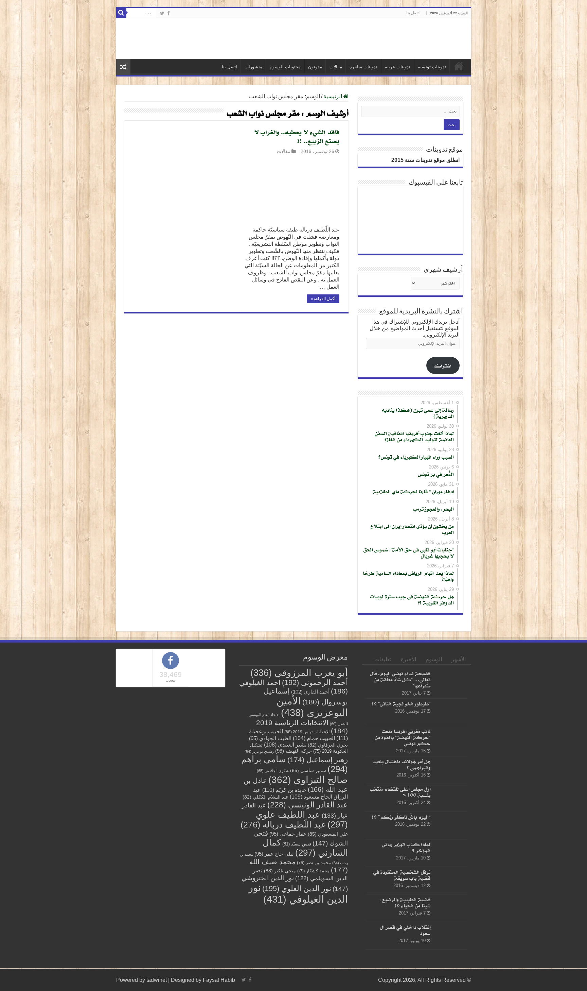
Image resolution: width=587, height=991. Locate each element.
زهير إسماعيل (317, 760)
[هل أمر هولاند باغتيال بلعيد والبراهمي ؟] (451, 770)
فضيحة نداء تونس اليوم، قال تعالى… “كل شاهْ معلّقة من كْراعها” (400, 679)
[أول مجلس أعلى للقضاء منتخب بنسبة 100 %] (451, 797)
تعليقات (382, 659)
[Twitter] (162, 13)
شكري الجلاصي (273, 771)
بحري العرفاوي (328, 745)
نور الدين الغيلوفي (298, 893)
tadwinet (156, 980)
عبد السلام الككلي (265, 797)
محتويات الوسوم (285, 66)
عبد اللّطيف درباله (283, 824)
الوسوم (434, 659)
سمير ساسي (308, 770)
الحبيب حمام (314, 738)
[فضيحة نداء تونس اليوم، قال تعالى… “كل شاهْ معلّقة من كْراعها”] (451, 682)
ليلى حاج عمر (274, 854)
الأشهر (458, 659)
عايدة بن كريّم (284, 790)
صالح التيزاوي (308, 779)
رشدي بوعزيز (259, 751)
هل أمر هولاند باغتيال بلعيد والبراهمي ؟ (401, 764)
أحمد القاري (310, 692)
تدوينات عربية (397, 66)
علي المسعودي (328, 834)
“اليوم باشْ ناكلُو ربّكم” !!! (401, 817)
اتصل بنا (413, 13)
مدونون (315, 66)
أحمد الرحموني (315, 682)
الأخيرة (408, 659)
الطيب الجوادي (270, 738)
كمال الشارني (305, 847)
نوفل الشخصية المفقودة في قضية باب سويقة (401, 875)
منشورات (253, 66)
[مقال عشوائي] (123, 67)
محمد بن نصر (314, 862)
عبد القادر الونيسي (307, 804)
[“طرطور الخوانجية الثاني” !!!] (451, 712)
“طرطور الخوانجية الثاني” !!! (401, 703)
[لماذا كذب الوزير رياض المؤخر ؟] (451, 853)
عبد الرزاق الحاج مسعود (300, 793)
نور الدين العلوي (296, 888)
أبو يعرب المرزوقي (299, 673)
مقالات (336, 66)
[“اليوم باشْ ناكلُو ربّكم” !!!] (451, 825)
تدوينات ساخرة (363, 66)
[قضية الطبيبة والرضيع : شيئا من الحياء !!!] (451, 908)
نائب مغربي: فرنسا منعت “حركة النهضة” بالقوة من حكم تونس (402, 737)
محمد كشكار (313, 870)
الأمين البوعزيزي (312, 706)
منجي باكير (280, 870)
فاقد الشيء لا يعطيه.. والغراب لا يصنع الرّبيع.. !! (296, 136)
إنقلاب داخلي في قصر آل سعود (405, 930)
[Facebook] (168, 13)
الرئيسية (459, 66)
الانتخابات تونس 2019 (307, 732)
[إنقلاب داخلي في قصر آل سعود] (451, 935)
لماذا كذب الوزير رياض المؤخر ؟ (406, 847)
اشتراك (442, 365)
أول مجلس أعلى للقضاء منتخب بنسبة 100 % (400, 792)
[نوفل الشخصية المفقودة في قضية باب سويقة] (451, 880)
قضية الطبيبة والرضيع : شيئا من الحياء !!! (404, 902)
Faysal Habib (219, 980)
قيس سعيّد (296, 844)
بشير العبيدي (285, 744)
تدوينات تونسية (432, 66)
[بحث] (121, 13)
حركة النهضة (293, 751)
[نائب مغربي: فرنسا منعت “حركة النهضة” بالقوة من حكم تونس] (451, 739)
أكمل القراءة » (323, 298)
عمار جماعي (287, 834)
